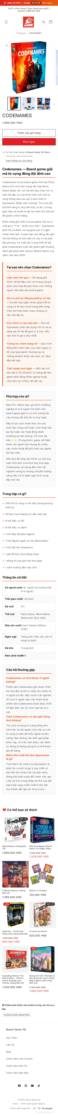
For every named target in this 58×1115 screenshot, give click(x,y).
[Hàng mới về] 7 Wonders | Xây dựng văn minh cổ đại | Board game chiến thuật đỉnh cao (42, 979)
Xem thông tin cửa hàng (19, 160)
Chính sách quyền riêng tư (33, 1104)
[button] (6, 22)
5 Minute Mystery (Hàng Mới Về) (13, 891)
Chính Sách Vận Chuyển (19, 1058)
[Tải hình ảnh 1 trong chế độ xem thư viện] (14, 103)
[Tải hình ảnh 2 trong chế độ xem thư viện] (28, 103)
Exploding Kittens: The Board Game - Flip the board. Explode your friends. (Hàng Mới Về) (13, 979)
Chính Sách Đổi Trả (16, 1065)
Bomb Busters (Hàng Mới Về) (14, 847)
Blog (8, 1051)
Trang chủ (21, 33)
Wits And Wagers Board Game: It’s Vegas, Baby (40, 847)
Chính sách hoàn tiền (20, 1108)
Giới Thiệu (11, 1037)
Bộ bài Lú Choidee (38, 890)
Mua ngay (29, 141)
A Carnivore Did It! (38, 931)
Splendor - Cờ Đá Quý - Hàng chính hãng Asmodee (15, 932)
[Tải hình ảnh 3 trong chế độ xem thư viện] (43, 103)
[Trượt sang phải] (54, 104)
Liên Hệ (10, 1044)
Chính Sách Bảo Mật (17, 1072)
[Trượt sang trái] (3, 104)
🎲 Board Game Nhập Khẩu (17, 1015)
